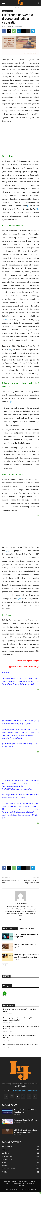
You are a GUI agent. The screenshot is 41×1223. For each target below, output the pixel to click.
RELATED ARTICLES (10, 929)
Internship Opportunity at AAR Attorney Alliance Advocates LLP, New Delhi (19, 1019)
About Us (7, 1181)
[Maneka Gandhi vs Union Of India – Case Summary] (7, 1111)
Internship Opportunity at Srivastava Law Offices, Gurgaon (19, 1036)
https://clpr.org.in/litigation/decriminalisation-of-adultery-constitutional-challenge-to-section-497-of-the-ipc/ (20, 815)
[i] (28, 206)
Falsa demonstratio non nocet (10, 882)
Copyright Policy (20, 1185)
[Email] (23, 31)
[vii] (19, 598)
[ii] (37, 209)
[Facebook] (4, 31)
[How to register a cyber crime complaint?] (7, 936)
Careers (14, 1181)
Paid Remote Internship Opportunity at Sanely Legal (20, 1044)
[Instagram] (12, 1096)
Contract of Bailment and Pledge (25, 1120)
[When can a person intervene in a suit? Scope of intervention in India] (7, 957)
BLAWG (17, 8)
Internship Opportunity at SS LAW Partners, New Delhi (19, 1010)
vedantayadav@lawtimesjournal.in (25, 1090)
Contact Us (32, 1181)
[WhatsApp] (14, 31)
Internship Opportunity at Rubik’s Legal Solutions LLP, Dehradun (21, 1028)
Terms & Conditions (28, 1183)
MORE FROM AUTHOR (26, 929)
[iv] (10, 349)
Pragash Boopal (32, 660)
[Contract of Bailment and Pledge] (7, 1121)
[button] (3, 3)
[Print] (28, 31)
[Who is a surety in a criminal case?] (7, 947)
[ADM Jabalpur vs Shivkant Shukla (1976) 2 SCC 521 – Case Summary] (7, 1131)
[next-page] (6, 965)
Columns (10, 8)
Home (4, 8)
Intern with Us (23, 1181)
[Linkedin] (19, 31)
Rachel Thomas (8, 26)
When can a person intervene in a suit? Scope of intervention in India (26, 957)
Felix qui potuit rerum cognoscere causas (31, 882)
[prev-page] (3, 965)
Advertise (8, 1183)
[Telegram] (33, 31)
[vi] (3, 795)
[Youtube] (35, 1096)
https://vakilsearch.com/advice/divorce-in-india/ (17, 684)
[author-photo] (20, 901)
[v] (11, 402)
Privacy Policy (17, 1183)
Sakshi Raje (34, 666)
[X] (9, 31)
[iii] (6, 319)
